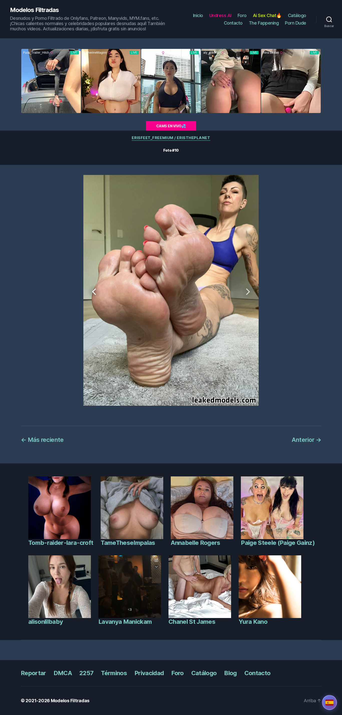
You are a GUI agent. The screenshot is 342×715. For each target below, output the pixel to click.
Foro (242, 15)
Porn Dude (295, 23)
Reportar (33, 673)
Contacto (233, 23)
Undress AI (220, 15)
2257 (86, 673)
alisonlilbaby (45, 621)
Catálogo (297, 15)
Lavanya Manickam (125, 621)
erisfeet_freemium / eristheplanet (171, 138)
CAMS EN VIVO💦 (171, 126)
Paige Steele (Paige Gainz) (278, 542)
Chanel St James (191, 621)
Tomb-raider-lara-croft (60, 542)
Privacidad (149, 673)
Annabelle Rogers (195, 542)
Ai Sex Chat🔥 (267, 15)
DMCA (63, 673)
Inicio (198, 15)
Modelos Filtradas (34, 10)
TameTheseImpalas (128, 542)
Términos (114, 673)
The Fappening (264, 23)
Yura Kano (253, 621)
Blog (230, 673)
